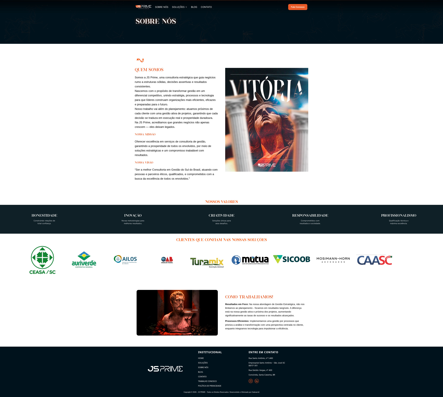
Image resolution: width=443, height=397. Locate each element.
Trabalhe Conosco (207, 381)
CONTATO (206, 7)
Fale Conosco (298, 7)
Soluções (178, 7)
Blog (200, 372)
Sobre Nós (203, 367)
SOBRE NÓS (161, 7)
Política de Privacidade (209, 386)
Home (201, 358)
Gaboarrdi (255, 392)
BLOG (194, 7)
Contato (202, 376)
